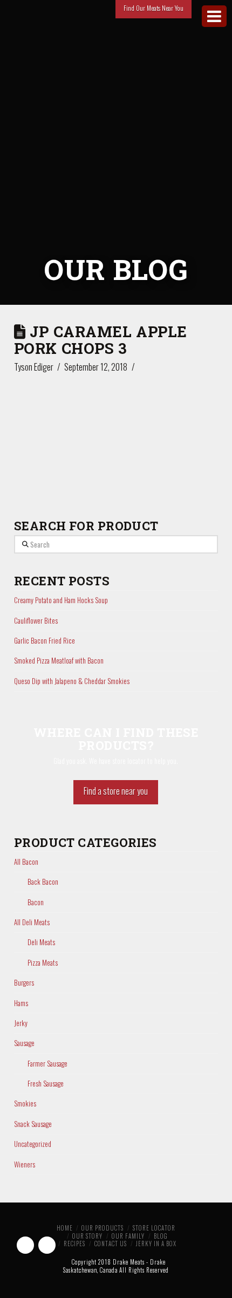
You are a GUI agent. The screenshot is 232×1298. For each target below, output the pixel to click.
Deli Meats (41, 942)
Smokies (25, 1103)
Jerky (21, 1023)
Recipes (74, 1243)
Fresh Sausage (46, 1083)
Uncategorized (32, 1144)
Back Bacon (43, 882)
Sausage (24, 1043)
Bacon (36, 902)
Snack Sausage (33, 1124)
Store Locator (154, 1228)
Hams (21, 1003)
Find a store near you (116, 790)
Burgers (24, 983)
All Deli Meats (32, 922)
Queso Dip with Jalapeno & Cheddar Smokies (71, 680)
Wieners (24, 1164)
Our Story (87, 1236)
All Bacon (26, 862)
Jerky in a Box (156, 1243)
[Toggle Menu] (214, 16)
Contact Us (110, 1243)
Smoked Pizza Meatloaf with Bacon (59, 660)
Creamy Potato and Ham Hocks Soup (61, 600)
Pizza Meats (43, 963)
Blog (161, 1236)
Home (65, 1228)
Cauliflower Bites (36, 620)
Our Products (102, 1228)
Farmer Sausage (47, 1063)
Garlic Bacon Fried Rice (44, 640)
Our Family (128, 1236)
